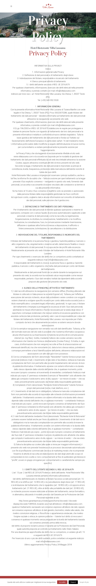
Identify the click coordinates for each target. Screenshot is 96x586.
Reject (73, 582)
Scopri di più (84, 582)
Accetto (62, 582)
